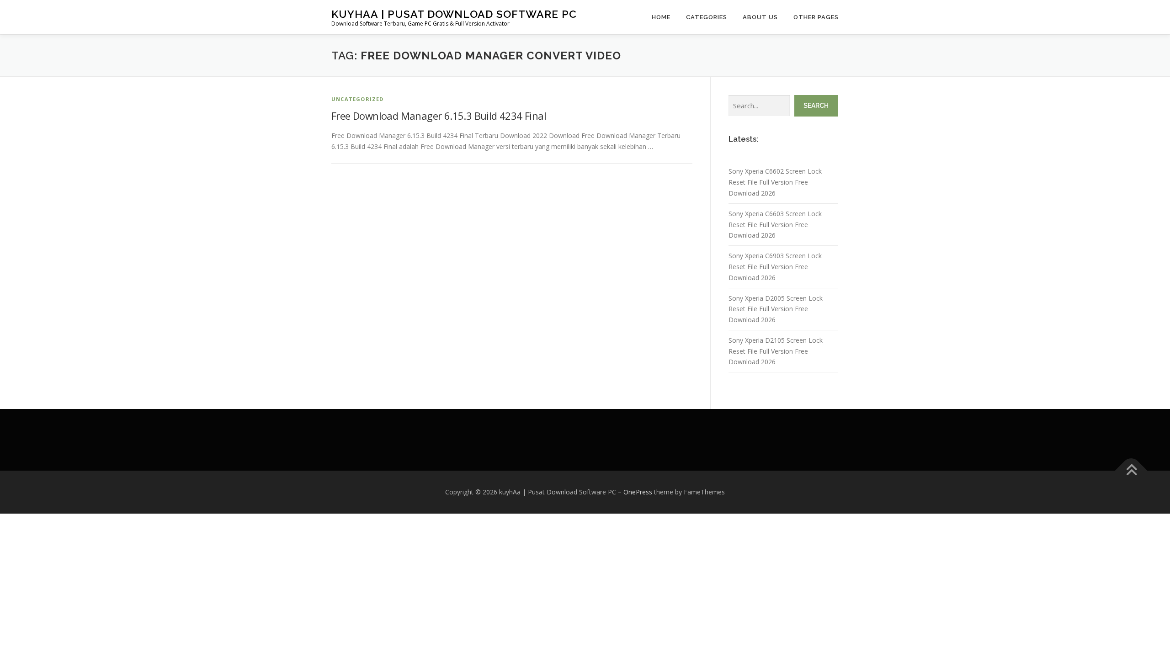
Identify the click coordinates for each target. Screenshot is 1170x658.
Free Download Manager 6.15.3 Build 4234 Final (438, 115)
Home (661, 17)
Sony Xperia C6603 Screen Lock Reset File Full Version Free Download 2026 (775, 224)
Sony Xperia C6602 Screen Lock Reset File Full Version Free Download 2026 (775, 182)
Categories (706, 17)
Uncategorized (357, 99)
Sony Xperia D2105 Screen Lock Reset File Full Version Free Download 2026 (776, 351)
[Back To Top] (1131, 471)
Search (816, 105)
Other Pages (816, 17)
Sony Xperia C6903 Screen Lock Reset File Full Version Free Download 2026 (775, 266)
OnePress (637, 492)
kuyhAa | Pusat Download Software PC (454, 14)
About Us (760, 17)
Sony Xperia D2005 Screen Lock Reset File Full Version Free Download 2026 (776, 309)
